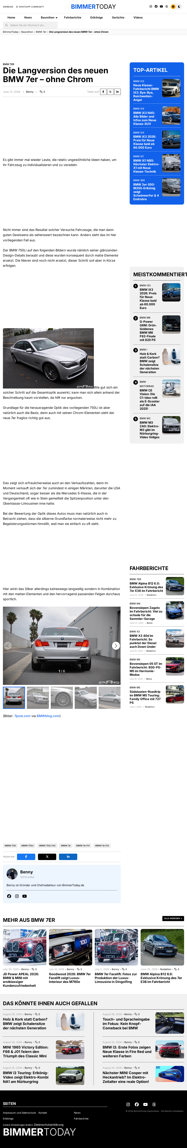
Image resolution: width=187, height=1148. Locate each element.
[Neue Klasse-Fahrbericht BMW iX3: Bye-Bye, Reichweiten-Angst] (171, 88)
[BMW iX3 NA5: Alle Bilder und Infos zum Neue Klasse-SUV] (171, 115)
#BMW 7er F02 (102, 845)
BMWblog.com (48, 716)
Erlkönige (96, 17)
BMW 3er (139, 180)
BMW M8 (145, 317)
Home (11, 17)
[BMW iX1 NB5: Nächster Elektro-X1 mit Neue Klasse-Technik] (171, 163)
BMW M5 (135, 659)
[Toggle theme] (176, 7)
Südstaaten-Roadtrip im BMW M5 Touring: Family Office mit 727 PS (145, 697)
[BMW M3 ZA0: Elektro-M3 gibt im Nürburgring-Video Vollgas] (171, 425)
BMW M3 (145, 418)
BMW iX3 (138, 81)
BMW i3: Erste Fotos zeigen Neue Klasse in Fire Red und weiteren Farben (127, 1051)
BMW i (143, 349)
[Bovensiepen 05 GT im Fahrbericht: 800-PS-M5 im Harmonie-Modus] (175, 666)
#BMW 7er (66, 845)
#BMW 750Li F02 (47, 845)
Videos (138, 17)
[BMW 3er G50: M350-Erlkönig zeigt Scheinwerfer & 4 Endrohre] (171, 187)
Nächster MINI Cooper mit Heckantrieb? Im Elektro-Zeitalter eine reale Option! (126, 1077)
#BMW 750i (10, 845)
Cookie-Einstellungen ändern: (18, 1125)
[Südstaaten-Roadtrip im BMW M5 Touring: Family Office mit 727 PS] (175, 694)
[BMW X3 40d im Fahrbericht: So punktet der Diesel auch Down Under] (175, 638)
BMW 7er (41, 31)
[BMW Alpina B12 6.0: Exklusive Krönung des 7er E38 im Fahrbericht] (175, 586)
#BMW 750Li (27, 845)
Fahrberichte (72, 17)
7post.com (22, 716)
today (93, 6)
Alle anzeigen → (173, 918)
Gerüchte (118, 17)
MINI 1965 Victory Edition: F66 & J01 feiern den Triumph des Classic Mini (26, 1051)
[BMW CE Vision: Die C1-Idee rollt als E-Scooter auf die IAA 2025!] (171, 389)
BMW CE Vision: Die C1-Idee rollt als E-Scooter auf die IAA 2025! (150, 399)
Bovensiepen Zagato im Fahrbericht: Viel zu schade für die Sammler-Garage (146, 613)
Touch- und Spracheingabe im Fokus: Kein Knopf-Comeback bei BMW (126, 1023)
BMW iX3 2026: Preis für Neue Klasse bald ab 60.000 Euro (144, 142)
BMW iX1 (138, 156)
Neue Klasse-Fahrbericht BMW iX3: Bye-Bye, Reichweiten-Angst (146, 92)
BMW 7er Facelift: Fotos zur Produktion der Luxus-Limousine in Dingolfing (116, 978)
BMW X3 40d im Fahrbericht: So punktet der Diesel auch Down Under (143, 641)
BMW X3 (135, 631)
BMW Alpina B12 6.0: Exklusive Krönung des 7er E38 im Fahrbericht (146, 587)
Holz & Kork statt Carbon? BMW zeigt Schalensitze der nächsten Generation (150, 363)
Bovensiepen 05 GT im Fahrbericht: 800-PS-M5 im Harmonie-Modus (146, 669)
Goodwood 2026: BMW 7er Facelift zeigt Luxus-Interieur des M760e (70, 978)
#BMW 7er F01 (83, 845)
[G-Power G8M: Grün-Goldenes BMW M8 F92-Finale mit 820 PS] (171, 324)
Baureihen (47, 17)
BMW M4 (135, 603)
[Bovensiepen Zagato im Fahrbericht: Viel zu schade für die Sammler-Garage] (175, 610)
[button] (116, 646)
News (28, 17)
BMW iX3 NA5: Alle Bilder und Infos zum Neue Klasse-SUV (144, 118)
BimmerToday (10, 31)
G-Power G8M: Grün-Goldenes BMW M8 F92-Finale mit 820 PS (148, 331)
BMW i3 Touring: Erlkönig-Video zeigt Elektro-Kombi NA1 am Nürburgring (25, 1077)
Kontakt (43, 1112)
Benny (30, 91)
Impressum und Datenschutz (19, 1112)
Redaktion (151, 595)
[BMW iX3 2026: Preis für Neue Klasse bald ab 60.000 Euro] (171, 139)
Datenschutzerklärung (48, 1124)
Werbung (8, 6)
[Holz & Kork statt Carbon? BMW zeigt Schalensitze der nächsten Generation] (171, 356)
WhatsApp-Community (31, 6)
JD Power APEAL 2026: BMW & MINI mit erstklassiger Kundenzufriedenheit (21, 979)
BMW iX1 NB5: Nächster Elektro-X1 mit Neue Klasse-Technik (146, 166)
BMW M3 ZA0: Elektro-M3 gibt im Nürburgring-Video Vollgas (149, 430)
